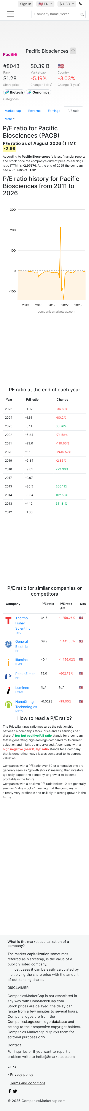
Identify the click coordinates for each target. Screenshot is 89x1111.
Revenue (34, 110)
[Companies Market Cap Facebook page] (10, 1092)
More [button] (8, 119)
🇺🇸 (43, 4)
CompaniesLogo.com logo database (37, 1021)
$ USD (65, 4)
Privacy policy (21, 1074)
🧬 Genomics (38, 92)
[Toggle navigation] (10, 14)
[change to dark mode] (81, 4)
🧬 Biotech (14, 92)
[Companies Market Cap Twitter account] (15, 1092)
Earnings (54, 110)
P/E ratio (73, 110)
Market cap (13, 110)
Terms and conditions (27, 1083)
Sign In (25, 4)
